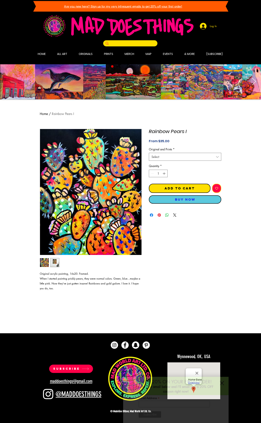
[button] (222, 373)
